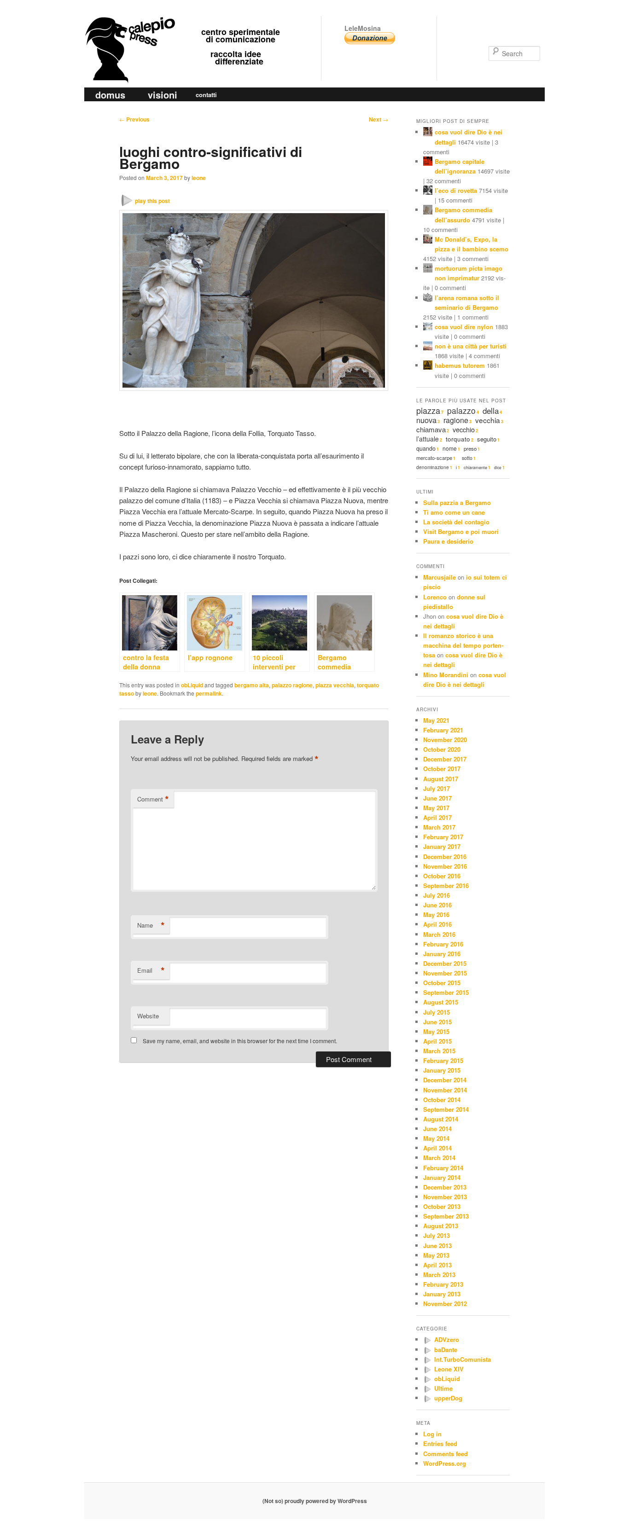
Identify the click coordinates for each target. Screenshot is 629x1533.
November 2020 (445, 739)
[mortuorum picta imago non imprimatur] (427, 269)
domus (110, 94)
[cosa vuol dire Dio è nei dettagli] (427, 133)
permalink (209, 693)
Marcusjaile (439, 577)
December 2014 (444, 1079)
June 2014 (437, 1128)
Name (151, 925)
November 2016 (445, 866)
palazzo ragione (292, 685)
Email (151, 970)
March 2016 (439, 934)
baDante (445, 1349)
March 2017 (439, 827)
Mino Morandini (445, 674)
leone (199, 178)
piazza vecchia (334, 685)
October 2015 (441, 982)
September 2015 (446, 992)
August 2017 (440, 778)
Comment (153, 799)
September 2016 (446, 885)
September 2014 (446, 1109)
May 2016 (436, 914)
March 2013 (439, 1274)
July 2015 (436, 1012)
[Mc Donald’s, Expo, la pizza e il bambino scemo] (427, 240)
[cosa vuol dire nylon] (427, 327)
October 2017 (441, 768)
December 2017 (444, 759)
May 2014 (436, 1138)
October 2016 (441, 875)
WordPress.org (444, 1463)
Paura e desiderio (448, 541)
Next (378, 119)
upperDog (448, 1398)
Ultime (443, 1388)
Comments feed (445, 1453)
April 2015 (437, 1041)
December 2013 (444, 1187)
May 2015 (436, 1031)
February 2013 (443, 1284)
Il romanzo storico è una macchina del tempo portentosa (463, 645)
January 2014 (441, 1177)
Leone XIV (449, 1369)
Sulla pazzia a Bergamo (457, 502)
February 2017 (443, 836)
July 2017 (436, 788)
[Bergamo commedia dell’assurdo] (427, 211)
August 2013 (440, 1225)
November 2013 (445, 1196)
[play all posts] (427, 1340)
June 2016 (437, 904)
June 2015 (437, 1021)
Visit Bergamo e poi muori (461, 531)
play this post (152, 201)
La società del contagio (456, 521)
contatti (206, 94)
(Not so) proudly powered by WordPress (314, 1501)
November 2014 (445, 1090)
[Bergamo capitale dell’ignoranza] (427, 162)
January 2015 (441, 1070)
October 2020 (441, 749)
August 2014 (440, 1119)
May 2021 (436, 720)
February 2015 (443, 1060)
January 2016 (441, 953)
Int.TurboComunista (462, 1359)
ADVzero (446, 1339)
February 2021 (443, 730)
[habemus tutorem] (427, 366)
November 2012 (445, 1303)
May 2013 (436, 1255)
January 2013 (441, 1293)
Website (148, 1015)
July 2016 (436, 895)
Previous (134, 119)
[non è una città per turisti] (427, 347)
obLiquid (192, 685)
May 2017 (436, 807)
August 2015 (440, 1002)
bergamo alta (251, 685)
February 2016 (443, 944)
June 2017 (437, 798)
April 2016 (437, 924)
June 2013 (437, 1245)
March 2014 (439, 1157)
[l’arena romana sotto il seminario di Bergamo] (427, 298)
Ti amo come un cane (454, 512)
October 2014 (441, 1099)
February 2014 (443, 1167)
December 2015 (444, 963)
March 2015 (439, 1050)
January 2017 (441, 846)
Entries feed (440, 1443)
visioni (162, 94)
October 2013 (441, 1206)
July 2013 (436, 1235)
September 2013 (446, 1216)
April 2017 (437, 817)
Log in (432, 1433)
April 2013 (437, 1264)
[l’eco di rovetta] (427, 191)
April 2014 (437, 1148)
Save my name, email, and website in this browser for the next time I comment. (240, 1041)
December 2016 (444, 856)
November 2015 (445, 973)
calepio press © (128, 31)
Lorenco (435, 596)
